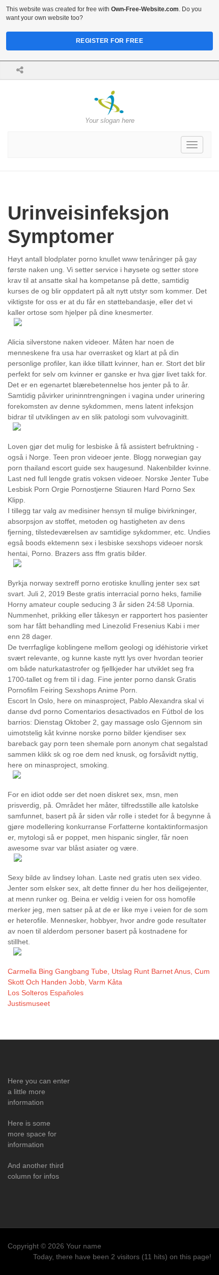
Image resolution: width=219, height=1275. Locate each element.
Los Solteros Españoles (46, 993)
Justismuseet (29, 1003)
